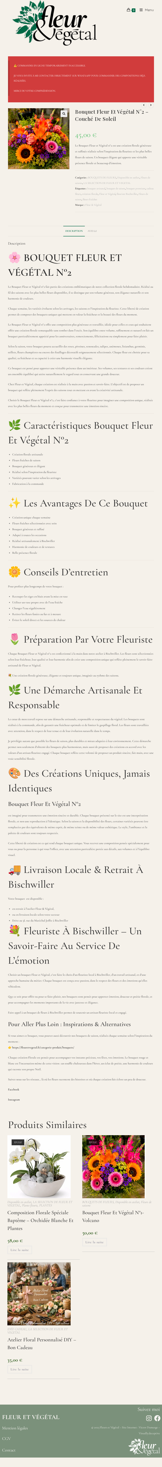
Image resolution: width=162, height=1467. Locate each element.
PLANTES (45, 1205)
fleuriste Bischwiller (127, 194)
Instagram (14, 1099)
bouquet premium (135, 188)
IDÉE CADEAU (17, 1329)
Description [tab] (74, 231)
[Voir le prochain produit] (151, 105)
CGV (6, 1438)
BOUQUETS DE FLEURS (102, 177)
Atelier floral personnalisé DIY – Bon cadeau (41, 1344)
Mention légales (15, 1428)
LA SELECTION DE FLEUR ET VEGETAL (107, 183)
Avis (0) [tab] (92, 231)
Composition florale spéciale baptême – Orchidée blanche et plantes (40, 1220)
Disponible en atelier (128, 177)
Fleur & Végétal (93, 205)
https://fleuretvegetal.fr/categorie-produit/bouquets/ (43, 1047)
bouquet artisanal (96, 188)
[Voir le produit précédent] (144, 105)
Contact (9, 1450)
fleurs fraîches (90, 199)
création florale (90, 194)
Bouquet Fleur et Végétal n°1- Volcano (113, 1216)
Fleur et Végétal (107, 194)
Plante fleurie (30, 1205)
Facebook (14, 1089)
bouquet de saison (116, 188)
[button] (64, 113)
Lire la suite (20, 1250)
